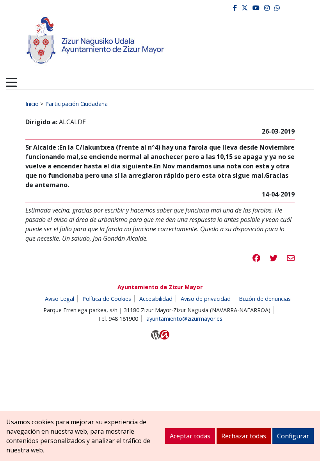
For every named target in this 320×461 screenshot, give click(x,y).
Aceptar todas (190, 436)
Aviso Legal (59, 298)
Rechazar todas (243, 436)
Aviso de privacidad (206, 298)
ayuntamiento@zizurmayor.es (184, 318)
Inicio (32, 103)
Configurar (293, 436)
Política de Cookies (106, 298)
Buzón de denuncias (265, 298)
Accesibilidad (155, 298)
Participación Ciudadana (76, 103)
